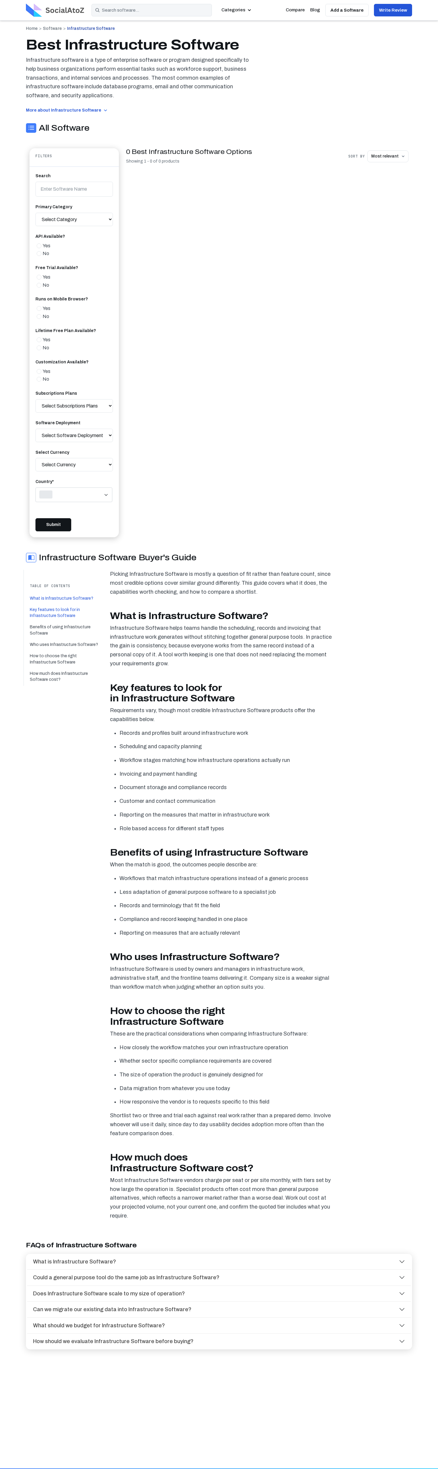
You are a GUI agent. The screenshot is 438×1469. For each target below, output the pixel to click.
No (46, 253)
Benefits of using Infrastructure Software (60, 630)
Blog (315, 9)
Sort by (356, 156)
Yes (46, 245)
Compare (295, 9)
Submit (53, 524)
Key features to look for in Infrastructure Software (55, 612)
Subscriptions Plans (56, 393)
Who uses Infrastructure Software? (64, 644)
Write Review (393, 10)
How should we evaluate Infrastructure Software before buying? (113, 1341)
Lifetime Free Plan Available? (65, 330)
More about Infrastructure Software (63, 110)
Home (32, 28)
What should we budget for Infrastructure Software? (99, 1325)
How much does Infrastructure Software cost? (59, 676)
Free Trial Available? (56, 268)
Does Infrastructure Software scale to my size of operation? (109, 1294)
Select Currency (52, 452)
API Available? (50, 236)
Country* (44, 481)
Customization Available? (61, 362)
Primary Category (53, 207)
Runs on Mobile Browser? (61, 299)
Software (52, 28)
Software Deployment (57, 423)
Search (43, 176)
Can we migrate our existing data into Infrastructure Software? (112, 1309)
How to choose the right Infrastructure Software (53, 659)
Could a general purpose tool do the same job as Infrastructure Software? (126, 1277)
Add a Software (347, 10)
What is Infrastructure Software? (61, 598)
